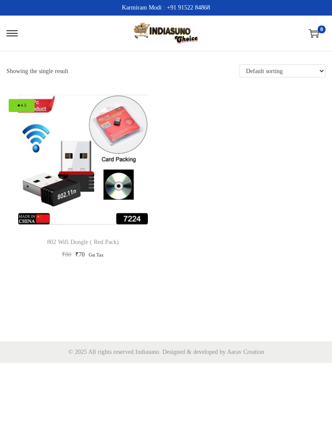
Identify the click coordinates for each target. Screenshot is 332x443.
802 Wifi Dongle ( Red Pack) (83, 242)
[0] (314, 33)
